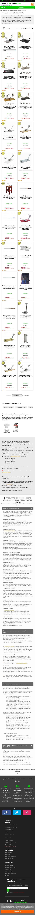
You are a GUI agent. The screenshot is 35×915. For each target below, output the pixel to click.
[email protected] (9, 829)
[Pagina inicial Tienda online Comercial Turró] (1, 10)
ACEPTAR (17, 912)
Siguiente (26, 395)
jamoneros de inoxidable (21, 663)
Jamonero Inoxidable (8, 407)
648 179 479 (14, 1)
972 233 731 (6, 1)
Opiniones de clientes (10, 846)
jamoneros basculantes (9, 530)
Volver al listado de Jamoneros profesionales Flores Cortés (18, 770)
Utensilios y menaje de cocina (15, 10)
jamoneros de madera (9, 646)
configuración (26, 908)
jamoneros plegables (9, 610)
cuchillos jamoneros (15, 456)
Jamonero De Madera (21, 407)
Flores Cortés (9, 484)
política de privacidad (18, 892)
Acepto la (16, 892)
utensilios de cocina (6, 472)
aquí (18, 907)
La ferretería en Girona (10, 842)
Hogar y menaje (6, 10)
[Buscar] (33, 7)
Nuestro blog (8, 844)
